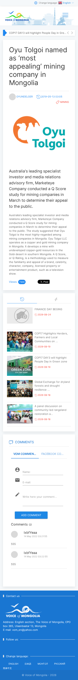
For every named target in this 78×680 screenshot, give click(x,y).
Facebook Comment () (54, 453)
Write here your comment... (40, 496)
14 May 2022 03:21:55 (35, 536)
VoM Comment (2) (26, 453)
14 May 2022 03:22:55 (36, 556)
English (67, 2)
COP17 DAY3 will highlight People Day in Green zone (38, 32)
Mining (64, 101)
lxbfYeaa (30, 533)
